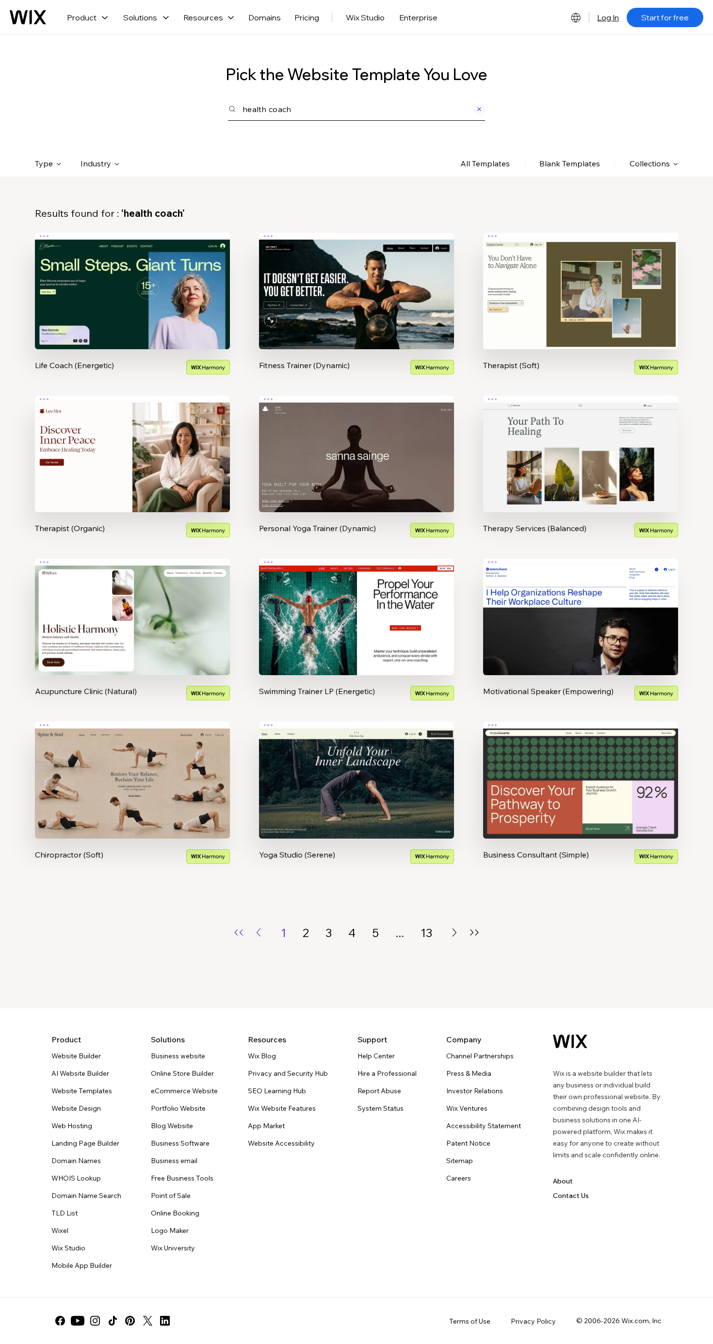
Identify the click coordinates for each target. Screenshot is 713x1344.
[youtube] (77, 1320)
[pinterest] (130, 1320)
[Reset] (477, 109)
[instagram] (95, 1320)
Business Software (180, 1143)
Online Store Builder (182, 1073)
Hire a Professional (387, 1073)
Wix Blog (262, 1056)
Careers (458, 1178)
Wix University (173, 1248)
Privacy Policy (533, 1321)
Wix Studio (365, 17)
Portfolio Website (178, 1108)
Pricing (306, 17)
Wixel (59, 1230)
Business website (178, 1056)
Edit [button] (132, 283)
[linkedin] (165, 1320)
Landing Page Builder (85, 1143)
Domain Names (76, 1160)
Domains (264, 17)
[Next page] (454, 932)
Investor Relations (474, 1090)
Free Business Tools (182, 1178)
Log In (608, 17)
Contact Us (571, 1195)
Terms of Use (469, 1321)
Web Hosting (71, 1125)
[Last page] (474, 932)
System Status (380, 1108)
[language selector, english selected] (575, 17)
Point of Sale (171, 1195)
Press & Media (468, 1073)
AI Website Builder (80, 1073)
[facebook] (60, 1320)
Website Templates (81, 1090)
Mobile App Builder (81, 1265)
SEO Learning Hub (277, 1090)
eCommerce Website (184, 1090)
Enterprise (418, 17)
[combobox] (356, 108)
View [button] (132, 310)
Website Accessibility (281, 1143)
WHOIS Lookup (76, 1178)
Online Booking (175, 1213)
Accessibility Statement (483, 1125)
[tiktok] (112, 1320)
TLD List (64, 1213)
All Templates (485, 163)
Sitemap (459, 1160)
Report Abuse (379, 1090)
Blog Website (172, 1125)
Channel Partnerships (480, 1056)
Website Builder (76, 1056)
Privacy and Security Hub (288, 1073)
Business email (174, 1160)
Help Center (376, 1056)
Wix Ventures (466, 1108)
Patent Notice (468, 1143)
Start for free (665, 17)
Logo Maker (170, 1230)
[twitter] (147, 1320)
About (563, 1181)
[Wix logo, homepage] (28, 17)
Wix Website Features (282, 1108)
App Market (266, 1125)
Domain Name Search (86, 1195)
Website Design (76, 1108)
